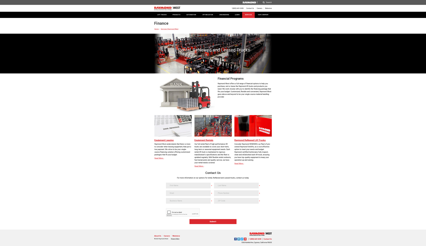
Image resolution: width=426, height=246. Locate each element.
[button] (265, 2)
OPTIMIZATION (207, 15)
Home (156, 29)
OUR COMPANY (263, 15)
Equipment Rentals (203, 140)
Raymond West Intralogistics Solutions (235, 239)
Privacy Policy (175, 239)
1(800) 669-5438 (255, 239)
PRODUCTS (176, 15)
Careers (259, 8)
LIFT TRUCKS (162, 15)
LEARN (237, 15)
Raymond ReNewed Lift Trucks (250, 140)
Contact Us (250, 8)
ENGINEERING (224, 15)
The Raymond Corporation (245, 239)
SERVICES (248, 15)
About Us (157, 236)
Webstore (268, 8)
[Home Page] (167, 8)
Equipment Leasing (164, 140)
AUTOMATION (191, 15)
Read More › (159, 158)
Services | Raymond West (169, 29)
